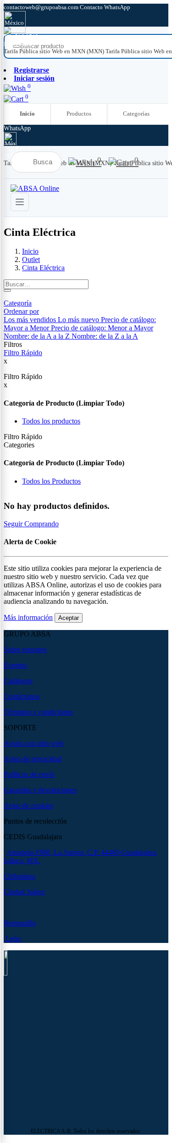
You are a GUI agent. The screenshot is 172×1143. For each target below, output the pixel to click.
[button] (21, 311)
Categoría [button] (18, 303)
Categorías (136, 113)
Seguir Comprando (31, 524)
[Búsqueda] (7, 290)
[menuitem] (54, 51)
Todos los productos (51, 421)
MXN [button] (11, 43)
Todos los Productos (51, 481)
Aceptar (68, 617)
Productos (79, 113)
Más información (28, 617)
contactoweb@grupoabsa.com (42, 7)
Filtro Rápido (23, 353)
